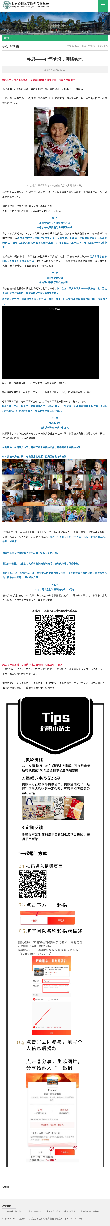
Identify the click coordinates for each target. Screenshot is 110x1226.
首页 (84, 46)
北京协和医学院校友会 (91, 1211)
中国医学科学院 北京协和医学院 (61, 1211)
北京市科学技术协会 (14, 1211)
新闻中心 (92, 46)
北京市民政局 (35, 1211)
